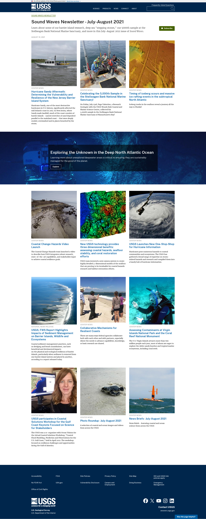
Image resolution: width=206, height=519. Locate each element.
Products (107, 8)
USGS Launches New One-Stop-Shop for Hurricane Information (151, 246)
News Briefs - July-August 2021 (147, 418)
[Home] (41, 10)
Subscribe (168, 28)
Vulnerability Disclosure (89, 483)
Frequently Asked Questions (163, 5)
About (134, 8)
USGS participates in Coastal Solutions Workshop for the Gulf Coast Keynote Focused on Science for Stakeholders (52, 423)
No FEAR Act (36, 483)
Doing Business (135, 483)
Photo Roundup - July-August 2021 (100, 420)
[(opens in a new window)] (145, 500)
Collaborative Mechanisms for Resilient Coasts (98, 329)
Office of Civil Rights (39, 489)
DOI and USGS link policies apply (161, 477)
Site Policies (85, 476)
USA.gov (59, 483)
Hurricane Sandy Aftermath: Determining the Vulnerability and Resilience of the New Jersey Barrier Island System (53, 96)
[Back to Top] (198, 511)
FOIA (58, 476)
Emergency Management (159, 484)
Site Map (132, 476)
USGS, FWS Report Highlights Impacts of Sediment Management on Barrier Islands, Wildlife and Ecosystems (52, 334)
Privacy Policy (110, 476)
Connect (125, 8)
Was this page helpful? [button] (186, 517)
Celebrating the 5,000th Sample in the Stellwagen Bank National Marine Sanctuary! (103, 96)
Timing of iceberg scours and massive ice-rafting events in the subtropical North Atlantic (152, 96)
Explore (56, 167)
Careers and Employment (110, 484)
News (116, 8)
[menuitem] (96, 7)
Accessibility (36, 476)
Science (96, 8)
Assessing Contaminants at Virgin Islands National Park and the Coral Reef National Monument (150, 333)
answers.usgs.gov (168, 511)
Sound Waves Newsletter (43, 16)
